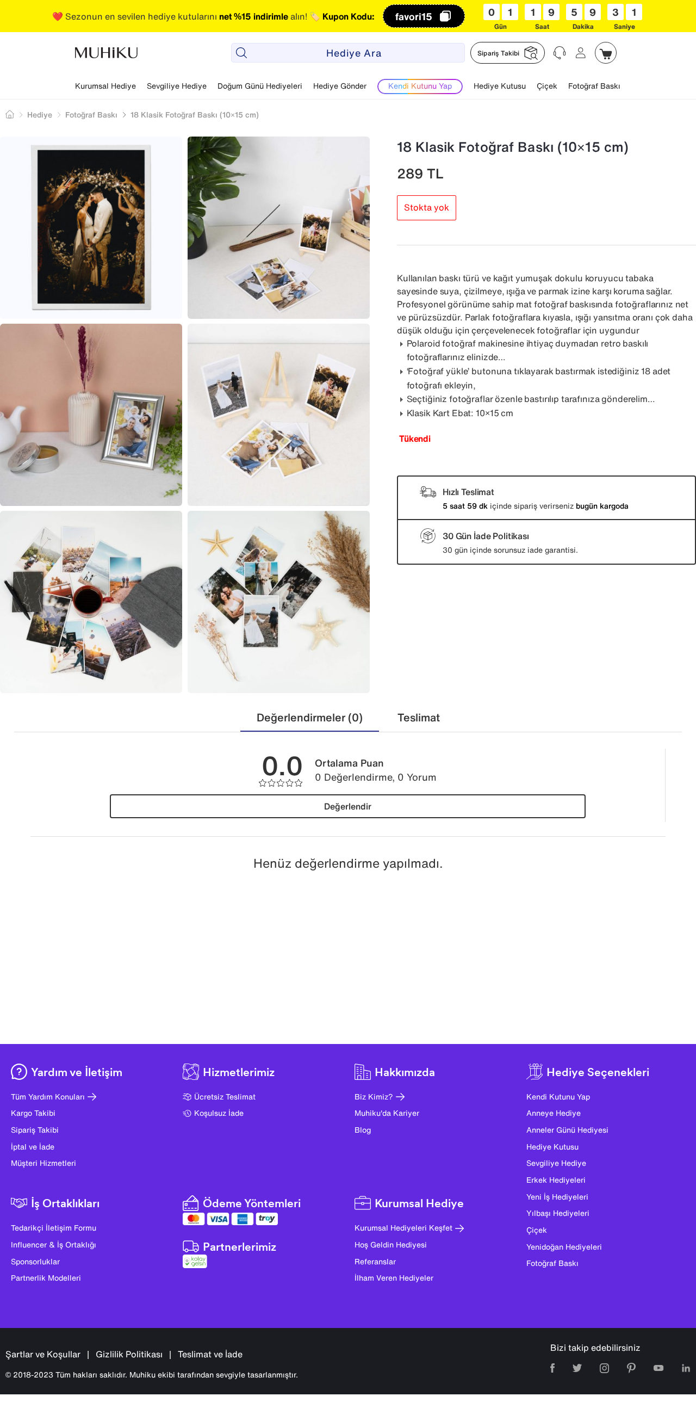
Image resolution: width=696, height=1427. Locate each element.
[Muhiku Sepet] (606, 53)
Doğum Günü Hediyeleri (259, 85)
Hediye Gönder (339, 85)
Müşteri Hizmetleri (43, 1163)
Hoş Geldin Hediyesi (391, 1244)
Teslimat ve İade (210, 1354)
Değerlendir (347, 806)
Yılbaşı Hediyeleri (557, 1213)
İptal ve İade (32, 1146)
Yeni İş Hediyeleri (557, 1196)
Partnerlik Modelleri (46, 1277)
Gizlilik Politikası (129, 1354)
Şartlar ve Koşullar (42, 1354)
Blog (363, 1129)
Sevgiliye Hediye (177, 85)
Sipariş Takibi (35, 1129)
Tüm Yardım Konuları (48, 1096)
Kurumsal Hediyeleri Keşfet (403, 1227)
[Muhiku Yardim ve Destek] (560, 53)
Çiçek (547, 85)
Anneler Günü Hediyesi (567, 1129)
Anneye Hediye (553, 1113)
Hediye (39, 114)
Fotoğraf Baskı (594, 85)
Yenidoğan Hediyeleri (564, 1246)
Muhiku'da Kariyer (387, 1113)
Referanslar (375, 1261)
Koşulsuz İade (219, 1113)
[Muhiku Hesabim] (580, 53)
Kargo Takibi (33, 1113)
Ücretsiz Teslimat (225, 1096)
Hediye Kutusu (500, 85)
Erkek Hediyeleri (556, 1179)
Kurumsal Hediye (105, 85)
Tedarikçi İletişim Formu (53, 1227)
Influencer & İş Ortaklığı (53, 1244)
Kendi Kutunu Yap (558, 1096)
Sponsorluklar (35, 1261)
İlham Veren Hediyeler (394, 1277)
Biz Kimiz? (374, 1096)
